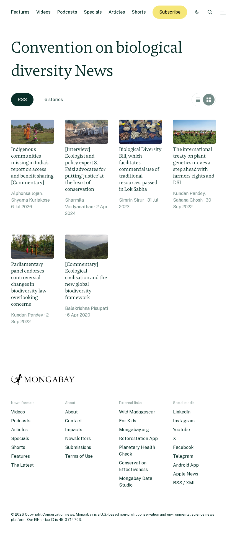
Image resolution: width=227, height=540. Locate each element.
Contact (73, 420)
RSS (22, 99)
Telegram (183, 456)
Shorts (139, 12)
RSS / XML (184, 482)
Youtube (181, 429)
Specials (93, 12)
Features (20, 12)
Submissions (78, 447)
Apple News (185, 474)
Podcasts (67, 12)
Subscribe (169, 12)
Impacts (73, 429)
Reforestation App (138, 438)
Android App (186, 465)
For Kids (127, 420)
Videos (43, 12)
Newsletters (78, 438)
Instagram (184, 420)
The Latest (22, 465)
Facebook (183, 447)
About (71, 412)
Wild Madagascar (137, 412)
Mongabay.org (134, 429)
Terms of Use (79, 456)
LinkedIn (181, 412)
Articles (117, 12)
